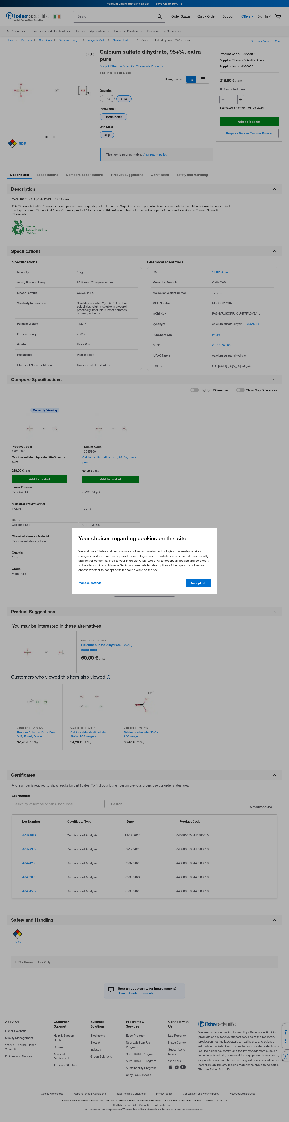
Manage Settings (90, 583)
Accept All (198, 583)
